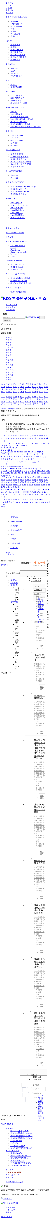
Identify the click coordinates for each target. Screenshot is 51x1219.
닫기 (3, 506)
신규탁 (36, 594)
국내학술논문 (16, 24)
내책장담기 (36, 578)
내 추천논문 (15, 45)
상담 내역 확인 (16, 140)
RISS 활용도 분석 (13, 150)
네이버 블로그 (12, 1207)
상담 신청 (14, 138)
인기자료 (14, 178)
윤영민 (41, 717)
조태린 (41, 706)
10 (31, 1011)
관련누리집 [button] (10, 1128)
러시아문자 (10, 370)
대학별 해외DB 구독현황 (20, 283)
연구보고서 (15, 34)
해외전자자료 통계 (13, 288)
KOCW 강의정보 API (19, 205)
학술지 (13, 29)
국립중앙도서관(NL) (19, 1158)
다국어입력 (10, 310)
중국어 (8, 342)
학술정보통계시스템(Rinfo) (21, 1133)
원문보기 (42, 615)
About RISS (10, 91)
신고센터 (14, 145)
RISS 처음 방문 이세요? (15, 107)
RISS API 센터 (11, 198)
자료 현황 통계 (16, 154)
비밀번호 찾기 (16, 76)
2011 (17, 647)
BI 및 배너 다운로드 (18, 103)
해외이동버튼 (6, 1217)
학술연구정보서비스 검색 (16, 17)
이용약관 (9, 1170)
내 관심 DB (15, 60)
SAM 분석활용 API (18, 215)
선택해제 (5, 565)
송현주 (41, 713)
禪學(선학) (38, 622)
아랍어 (8, 380)
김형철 (36, 670)
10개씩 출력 (37, 1093)
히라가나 (9, 338)
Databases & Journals (14, 260)
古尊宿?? (38, 589)
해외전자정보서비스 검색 (16, 241)
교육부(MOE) (16, 1153)
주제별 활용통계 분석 (19, 157)
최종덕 (41, 664)
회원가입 (9, 3)
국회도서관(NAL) (17, 1161)
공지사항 (9, 237)
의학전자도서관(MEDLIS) (21, 1148)
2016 (17, 614)
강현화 (36, 711)
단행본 (13, 31)
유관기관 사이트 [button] (12, 1151)
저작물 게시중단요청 (14, 1182)
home (8, 552)
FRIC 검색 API (16, 213)
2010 (17, 654)
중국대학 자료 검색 (18, 194)
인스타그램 (10, 1210)
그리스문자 (10, 347)
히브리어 (9, 355)
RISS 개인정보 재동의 (15, 233)
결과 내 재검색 (10, 324)
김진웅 (36, 719)
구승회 (36, 666)
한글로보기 (36, 1079)
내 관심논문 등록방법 (19, 117)
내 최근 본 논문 (16, 50)
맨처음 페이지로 (23, 1085)
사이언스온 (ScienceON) (20, 1166)
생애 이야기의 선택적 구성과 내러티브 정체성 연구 (39, 1018)
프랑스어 (9, 350)
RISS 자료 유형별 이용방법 (21, 119)
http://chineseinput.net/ (9, 408)
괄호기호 (9, 357)
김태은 (36, 706)
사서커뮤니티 (16, 1141)
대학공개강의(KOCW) (19, 1131)
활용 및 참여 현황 (17, 218)
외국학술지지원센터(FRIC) (21, 1136)
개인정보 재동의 (12, 1175)
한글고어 (9, 345)
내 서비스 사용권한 (18, 57)
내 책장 (13, 47)
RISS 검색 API (16, 203)
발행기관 (14, 585)
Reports (13, 256)
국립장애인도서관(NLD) (20, 1156)
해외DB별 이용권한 (18, 281)
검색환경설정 (16, 87)
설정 (7, 80)
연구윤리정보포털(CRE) (20, 1163)
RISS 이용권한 (16, 114)
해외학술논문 (16, 26)
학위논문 (14, 21)
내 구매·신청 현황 (17, 55)
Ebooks (13, 248)
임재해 (36, 664)
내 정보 (13, 85)
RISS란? (13, 112)
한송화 (36, 717)
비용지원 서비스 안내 (19, 189)
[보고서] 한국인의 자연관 (39, 657)
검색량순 (14, 580)
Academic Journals (17, 246)
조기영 (41, 666)
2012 (17, 641)
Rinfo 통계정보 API (18, 210)
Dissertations (15, 250)
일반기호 (9, 375)
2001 (17, 667)
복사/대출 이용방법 (18, 122)
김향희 (36, 704)
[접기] (47, 608)
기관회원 (14, 1143)
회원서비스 (10, 64)
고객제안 (14, 143)
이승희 (36, 715)
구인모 (41, 715)
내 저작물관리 (16, 52)
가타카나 (9, 340)
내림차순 (36, 1089)
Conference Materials (18, 252)
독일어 (8, 352)
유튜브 (8, 1212)
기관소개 (9, 1177)
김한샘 (41, 702)
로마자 (8, 377)
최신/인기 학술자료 (14, 171)
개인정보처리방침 (13, 1172)
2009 (17, 661)
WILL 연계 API (16, 208)
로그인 (8, 5)
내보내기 (34, 576)
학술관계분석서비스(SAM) (21, 1138)
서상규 (36, 702)
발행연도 (14, 602)
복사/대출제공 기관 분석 (20, 162)
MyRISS (9, 8)
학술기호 (9, 360)
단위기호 (9, 372)
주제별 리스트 (16, 269)
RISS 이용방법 (16, 95)
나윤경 (41, 711)
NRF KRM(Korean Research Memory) (40, 598)
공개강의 (14, 36)
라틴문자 (9, 367)
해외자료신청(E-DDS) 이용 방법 (23, 187)
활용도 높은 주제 (17, 167)
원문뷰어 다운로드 (13, 228)
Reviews (13, 254)
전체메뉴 (9, 13)
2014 (17, 628)
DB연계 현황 (15, 100)
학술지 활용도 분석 (18, 159)
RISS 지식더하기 (17, 98)
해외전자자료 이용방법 (20, 124)
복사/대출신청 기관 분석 (20, 164)
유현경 (41, 708)
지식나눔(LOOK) (17, 1146)
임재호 (36, 713)
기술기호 (9, 362)
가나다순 (14, 583)
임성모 (36, 708)
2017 (17, 608)
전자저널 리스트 (17, 264)
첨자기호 (9, 365)
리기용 (41, 668)
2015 (17, 621)
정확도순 (36, 1085)
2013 (17, 634)
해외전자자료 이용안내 (15, 274)
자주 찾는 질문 (16, 135)
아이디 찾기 (15, 73)
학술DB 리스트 (16, 267)
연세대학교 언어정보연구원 (40, 838)
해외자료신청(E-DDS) (15, 182)
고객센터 (9, 10)
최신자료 (14, 175)
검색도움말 (10, 307)
